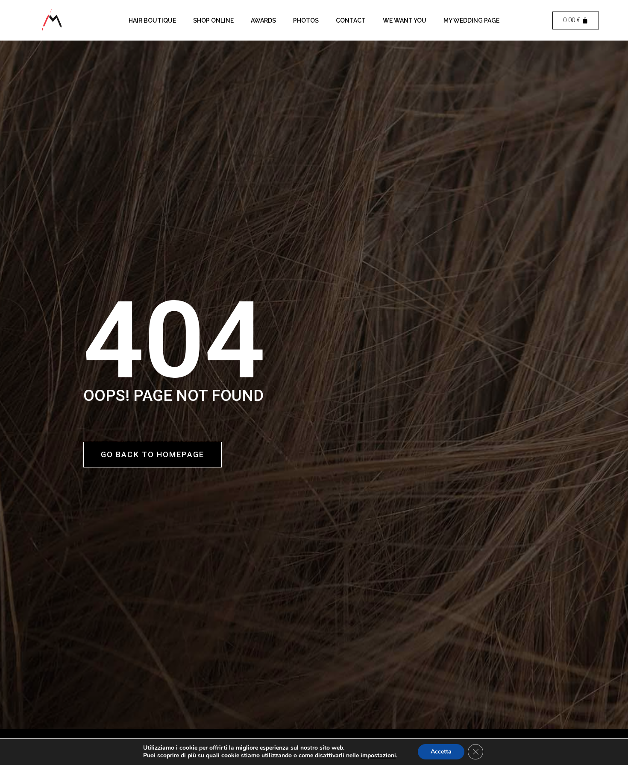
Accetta (441, 751)
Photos (306, 20)
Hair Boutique (152, 20)
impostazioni (378, 755)
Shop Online (213, 20)
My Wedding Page (471, 20)
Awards (263, 20)
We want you (404, 20)
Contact (351, 20)
